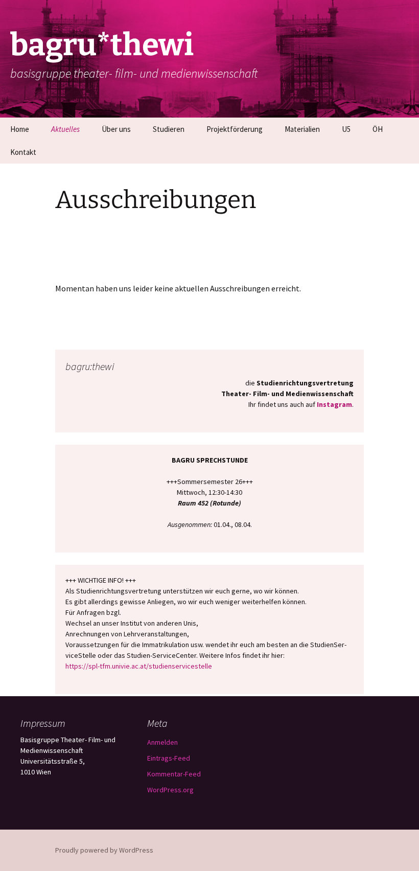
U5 (346, 129)
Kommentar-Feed (174, 773)
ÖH (378, 129)
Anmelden (162, 742)
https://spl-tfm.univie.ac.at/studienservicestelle (138, 666)
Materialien (302, 129)
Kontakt (23, 152)
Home (19, 129)
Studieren (168, 129)
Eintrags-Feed (168, 758)
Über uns (116, 129)
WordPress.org (170, 789)
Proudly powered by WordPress (104, 850)
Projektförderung (234, 129)
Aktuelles (65, 129)
